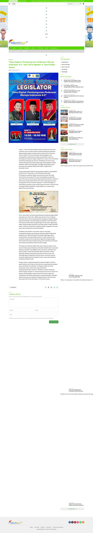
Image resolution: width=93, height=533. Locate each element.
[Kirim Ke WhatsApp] (57, 287)
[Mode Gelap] (83, 4)
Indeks (13, 3)
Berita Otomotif (65, 67)
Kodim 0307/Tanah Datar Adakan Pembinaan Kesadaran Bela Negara (76, 504)
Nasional (11, 59)
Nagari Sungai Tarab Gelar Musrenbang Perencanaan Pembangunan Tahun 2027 (75, 154)
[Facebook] (70, 522)
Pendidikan (26, 48)
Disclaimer (48, 527)
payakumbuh (65, 62)
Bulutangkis (64, 71)
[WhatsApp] (80, 522)
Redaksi (43, 527)
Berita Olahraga (66, 64)
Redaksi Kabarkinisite (16, 70)
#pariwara (17, 51)
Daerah (33, 48)
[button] (80, 4)
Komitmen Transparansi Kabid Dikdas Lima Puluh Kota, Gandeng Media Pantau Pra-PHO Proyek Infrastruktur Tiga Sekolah (37, 1)
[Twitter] (72, 522)
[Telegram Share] (54, 287)
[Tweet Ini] (48, 287)
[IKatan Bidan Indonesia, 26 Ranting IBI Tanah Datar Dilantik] (64, 161)
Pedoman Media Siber (58, 527)
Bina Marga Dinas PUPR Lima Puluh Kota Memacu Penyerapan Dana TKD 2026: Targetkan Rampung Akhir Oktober (76, 138)
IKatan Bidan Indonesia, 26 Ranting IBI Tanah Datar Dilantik (75, 160)
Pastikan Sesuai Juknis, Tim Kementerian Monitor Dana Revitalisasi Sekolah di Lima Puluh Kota (74, 102)
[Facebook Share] (46, 287)
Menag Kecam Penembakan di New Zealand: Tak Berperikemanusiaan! (72, 81)
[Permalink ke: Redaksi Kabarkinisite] (10, 70)
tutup (7, 6)
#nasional (24, 51)
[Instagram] (78, 522)
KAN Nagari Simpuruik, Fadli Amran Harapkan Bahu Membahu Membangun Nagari (76, 276)
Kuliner (46, 48)
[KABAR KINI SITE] (18, 42)
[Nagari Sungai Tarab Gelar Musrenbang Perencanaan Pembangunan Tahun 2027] (64, 154)
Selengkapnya (71, 144)
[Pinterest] (75, 522)
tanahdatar (64, 69)
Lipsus (20, 48)
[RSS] (83, 522)
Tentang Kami (53, 48)
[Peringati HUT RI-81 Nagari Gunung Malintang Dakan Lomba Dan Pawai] (64, 119)
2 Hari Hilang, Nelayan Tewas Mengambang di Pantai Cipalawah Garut (73, 86)
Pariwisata (40, 48)
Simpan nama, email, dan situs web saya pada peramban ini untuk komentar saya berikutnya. (32, 318)
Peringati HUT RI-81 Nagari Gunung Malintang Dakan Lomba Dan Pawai (75, 118)
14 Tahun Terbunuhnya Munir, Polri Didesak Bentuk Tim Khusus (72, 91)
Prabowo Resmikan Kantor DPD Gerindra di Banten (74, 96)
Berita (14, 48)
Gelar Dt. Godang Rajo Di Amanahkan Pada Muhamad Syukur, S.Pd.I (76, 390)
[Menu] (10, 4)
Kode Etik (37, 527)
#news (11, 51)
